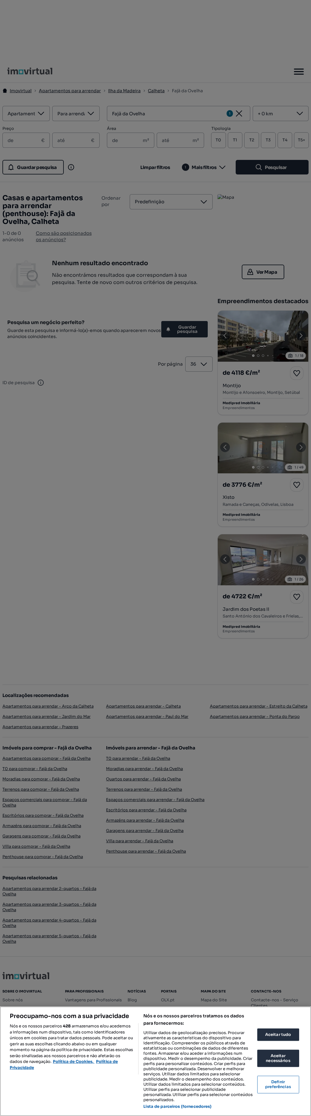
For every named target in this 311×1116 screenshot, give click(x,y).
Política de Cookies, (73, 1061)
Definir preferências (278, 1085)
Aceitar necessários (278, 1058)
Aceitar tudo (278, 1034)
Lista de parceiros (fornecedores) (177, 1106)
